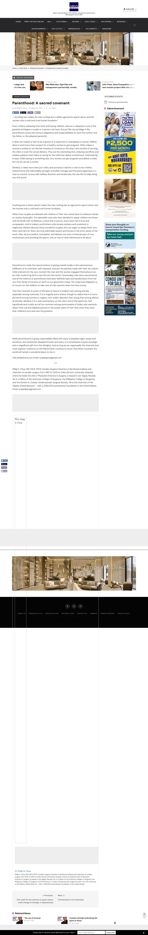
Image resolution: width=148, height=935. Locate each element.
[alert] (120, 102)
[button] (5, 474)
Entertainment (39, 29)
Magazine (106, 29)
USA (49, 22)
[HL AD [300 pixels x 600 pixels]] (120, 173)
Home (18, 22)
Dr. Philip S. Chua (20, 108)
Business (121, 22)
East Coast (90, 22)
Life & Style (57, 29)
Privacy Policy (124, 613)
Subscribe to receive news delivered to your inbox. (54, 932)
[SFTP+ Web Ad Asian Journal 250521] (120, 248)
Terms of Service (107, 613)
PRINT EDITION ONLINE (34, 22)
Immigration (74, 29)
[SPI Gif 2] (74, 64)
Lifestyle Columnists (21, 97)
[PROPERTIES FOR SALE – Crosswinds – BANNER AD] (120, 315)
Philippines (106, 22)
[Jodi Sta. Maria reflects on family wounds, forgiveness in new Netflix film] (97, 86)
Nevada (75, 22)
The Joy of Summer (33, 918)
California (61, 22)
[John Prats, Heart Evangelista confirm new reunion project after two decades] (40, 86)
